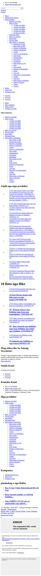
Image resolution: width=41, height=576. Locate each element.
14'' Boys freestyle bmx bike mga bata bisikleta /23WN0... (21, 208)
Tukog (15, 84)
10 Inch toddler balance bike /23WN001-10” (18, 266)
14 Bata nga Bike (19, 27)
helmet (3, 511)
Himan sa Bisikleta (19, 50)
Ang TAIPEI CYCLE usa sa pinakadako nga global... (17, 502)
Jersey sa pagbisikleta (20, 54)
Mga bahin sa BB (19, 46)
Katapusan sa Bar (19, 44)
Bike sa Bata (13, 23)
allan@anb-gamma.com (13, 4)
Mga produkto (10, 20)
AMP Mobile (11, 509)
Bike (7, 511)
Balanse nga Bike (15, 21)
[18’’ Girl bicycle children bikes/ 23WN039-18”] (22, 306)
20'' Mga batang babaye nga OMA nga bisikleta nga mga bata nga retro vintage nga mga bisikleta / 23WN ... (22, 198)
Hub (14, 65)
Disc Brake (17, 56)
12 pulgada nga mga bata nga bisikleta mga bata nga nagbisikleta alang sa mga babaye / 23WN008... (22, 234)
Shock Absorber (18, 82)
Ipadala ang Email (7, 515)
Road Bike (12, 39)
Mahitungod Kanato (11, 18)
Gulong (16, 86)
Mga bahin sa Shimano (21, 80)
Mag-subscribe (6, 361)
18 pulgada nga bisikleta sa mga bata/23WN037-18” (21, 342)
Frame (28, 511)
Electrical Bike (20, 511)
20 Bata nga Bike (19, 33)
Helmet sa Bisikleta (19, 48)
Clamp (15, 52)
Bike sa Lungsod (14, 37)
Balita (7, 88)
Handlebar (16, 61)
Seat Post (16, 79)
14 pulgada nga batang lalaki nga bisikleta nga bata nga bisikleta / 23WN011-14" (20, 220)
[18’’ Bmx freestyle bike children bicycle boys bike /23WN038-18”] (22, 322)
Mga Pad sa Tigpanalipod (21, 75)
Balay (7, 16)
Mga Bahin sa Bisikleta (17, 42)
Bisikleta (34, 511)
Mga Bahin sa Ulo (19, 63)
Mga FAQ (8, 90)
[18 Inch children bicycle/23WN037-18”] (22, 337)
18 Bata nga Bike (19, 31)
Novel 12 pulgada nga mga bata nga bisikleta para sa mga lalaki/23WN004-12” (22, 256)
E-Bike (12, 511)
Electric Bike (13, 40)
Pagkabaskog (17, 58)
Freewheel (16, 59)
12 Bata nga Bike (19, 25)
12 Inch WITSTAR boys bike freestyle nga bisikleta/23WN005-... (22, 244)
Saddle (15, 77)
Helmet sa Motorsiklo (20, 69)
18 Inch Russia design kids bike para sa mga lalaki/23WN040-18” (20, 297)
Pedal (15, 71)
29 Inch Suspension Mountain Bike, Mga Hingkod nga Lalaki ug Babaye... (22, 277)
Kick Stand (17, 67)
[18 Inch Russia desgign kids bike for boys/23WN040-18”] (22, 291)
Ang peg (16, 73)
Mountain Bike (14, 35)
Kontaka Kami (10, 92)
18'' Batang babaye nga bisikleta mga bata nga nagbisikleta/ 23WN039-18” (21, 312)
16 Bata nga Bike (19, 29)
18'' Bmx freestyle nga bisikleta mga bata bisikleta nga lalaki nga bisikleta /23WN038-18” (22, 328)
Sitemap (3, 509)
